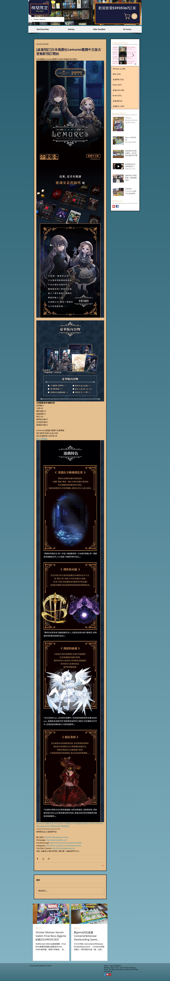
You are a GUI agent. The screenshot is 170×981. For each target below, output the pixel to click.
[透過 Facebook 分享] (37, 859)
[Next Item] (133, 55)
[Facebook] (105, 975)
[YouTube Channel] (113, 206)
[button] (131, 16)
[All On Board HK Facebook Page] (117, 206)
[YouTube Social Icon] (107, 975)
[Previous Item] (116, 55)
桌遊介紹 (39, 928)
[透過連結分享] (49, 859)
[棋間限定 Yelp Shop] (110, 975)
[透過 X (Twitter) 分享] (43, 859)
